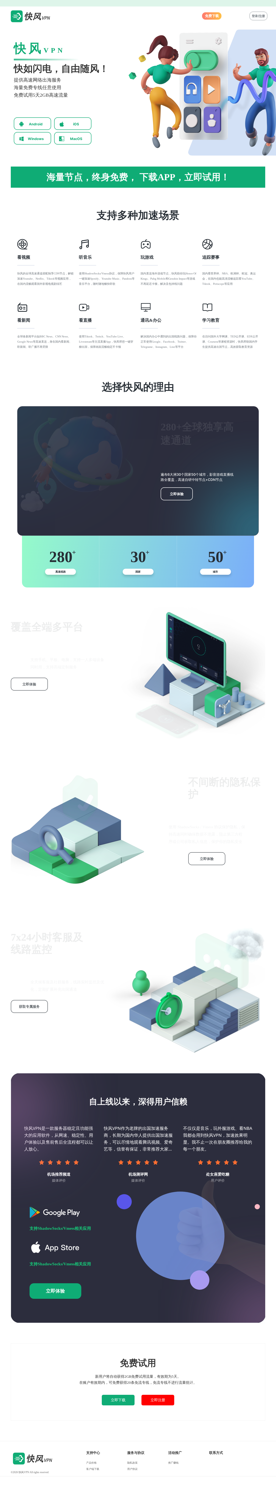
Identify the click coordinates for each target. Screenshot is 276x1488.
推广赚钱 (173, 1462)
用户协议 (132, 1469)
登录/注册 (258, 16)
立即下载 (118, 1400)
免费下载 (212, 16)
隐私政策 (132, 1462)
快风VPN (24, 1472)
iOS (76, 124)
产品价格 (91, 1462)
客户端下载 (92, 1469)
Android (35, 124)
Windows (36, 139)
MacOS (76, 139)
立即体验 (177, 494)
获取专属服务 (29, 1006)
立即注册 (158, 1400)
